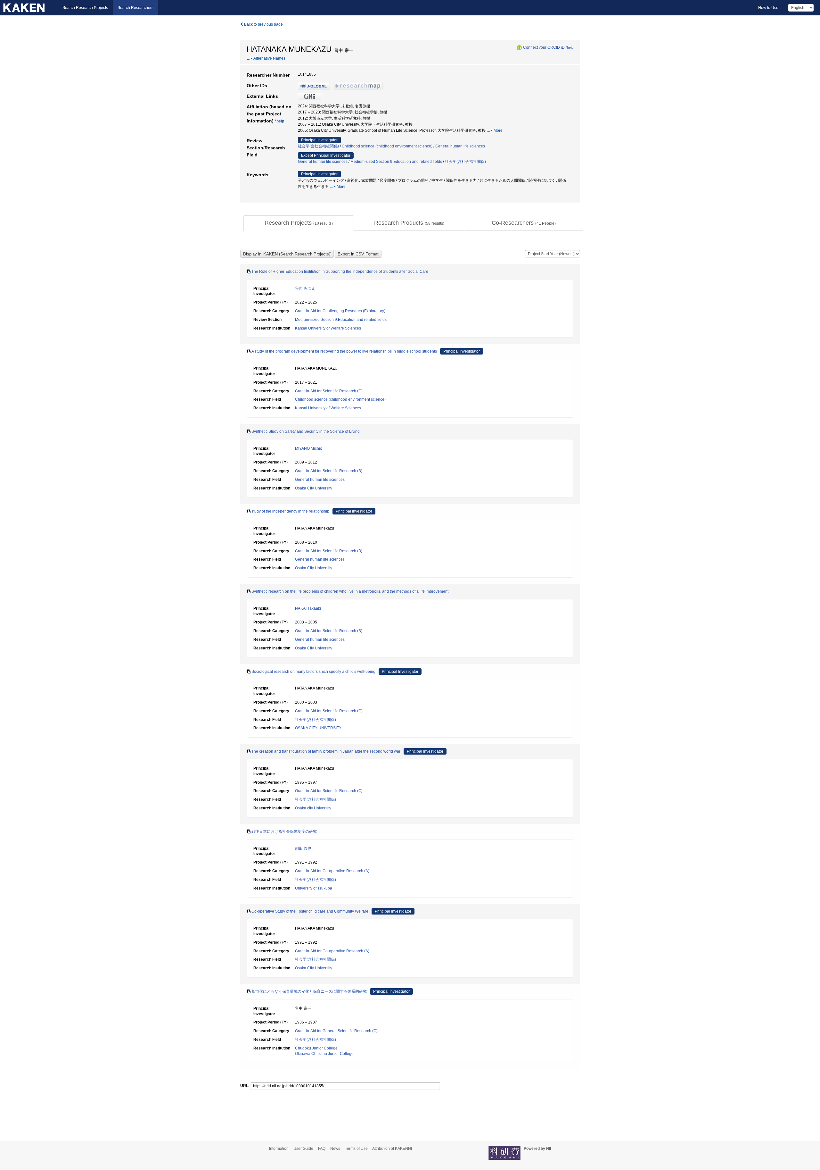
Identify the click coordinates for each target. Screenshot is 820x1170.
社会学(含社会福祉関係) (318, 146)
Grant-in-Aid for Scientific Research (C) (329, 391)
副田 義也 (303, 848)
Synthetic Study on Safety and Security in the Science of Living (305, 431)
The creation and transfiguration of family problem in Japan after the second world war (325, 751)
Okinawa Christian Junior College (324, 1053)
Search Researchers (135, 7)
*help (569, 47)
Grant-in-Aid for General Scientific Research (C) (336, 1031)
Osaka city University (313, 808)
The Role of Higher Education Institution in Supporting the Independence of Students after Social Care (339, 271)
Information (279, 1148)
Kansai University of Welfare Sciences (328, 328)
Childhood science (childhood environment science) (387, 146)
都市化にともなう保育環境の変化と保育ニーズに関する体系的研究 (309, 991)
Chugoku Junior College (316, 1048)
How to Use (768, 7)
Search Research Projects (85, 7)
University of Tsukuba (313, 888)
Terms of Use (356, 1148)
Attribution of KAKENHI (392, 1148)
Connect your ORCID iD (544, 47)
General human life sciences (460, 146)
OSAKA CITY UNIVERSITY (318, 728)
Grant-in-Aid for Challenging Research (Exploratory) (340, 311)
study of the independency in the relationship (290, 511)
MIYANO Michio (308, 448)
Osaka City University (313, 488)
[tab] (298, 223)
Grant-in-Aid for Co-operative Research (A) (332, 871)
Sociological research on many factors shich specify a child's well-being (313, 671)
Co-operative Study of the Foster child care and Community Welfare (309, 911)
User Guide (303, 1148)
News (335, 1148)
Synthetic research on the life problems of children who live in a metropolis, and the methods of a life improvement (349, 591)
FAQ (321, 1148)
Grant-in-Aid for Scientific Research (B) (328, 471)
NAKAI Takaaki (308, 608)
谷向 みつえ (305, 288)
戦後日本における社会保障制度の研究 (284, 831)
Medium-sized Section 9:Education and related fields (396, 161)
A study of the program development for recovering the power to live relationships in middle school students (344, 351)
